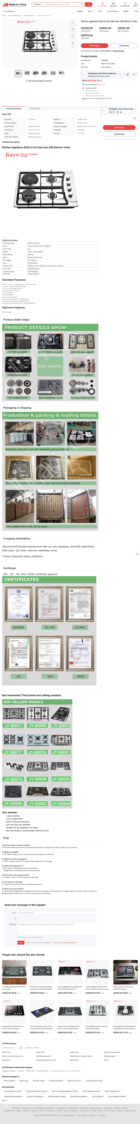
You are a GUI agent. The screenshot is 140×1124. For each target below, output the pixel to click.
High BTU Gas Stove (74, 1081)
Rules (136, 11)
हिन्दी (99, 1111)
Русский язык (50, 1111)
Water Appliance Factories (91, 1091)
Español (25, 1111)
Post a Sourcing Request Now (65, 943)
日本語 (94, 1111)
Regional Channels (95, 1108)
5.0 (110, 112)
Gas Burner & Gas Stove (44, 15)
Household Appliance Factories (36, 1091)
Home (4, 15)
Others (106, 1060)
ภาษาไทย (105, 1111)
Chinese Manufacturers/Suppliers (44, 1108)
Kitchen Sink (74, 1060)
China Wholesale (61, 1108)
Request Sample (118, 51)
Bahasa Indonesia (130, 1111)
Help (99, 11)
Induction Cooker (39, 1081)
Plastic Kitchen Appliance (78, 1096)
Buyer (90, 11)
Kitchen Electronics (29, 15)
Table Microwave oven (43, 1056)
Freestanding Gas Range (94, 1081)
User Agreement (82, 1115)
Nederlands (74, 1111)
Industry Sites (84, 1108)
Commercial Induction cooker (46, 1060)
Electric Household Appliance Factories (65, 1091)
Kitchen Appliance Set (112, 1091)
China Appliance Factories (13, 1091)
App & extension (112, 11)
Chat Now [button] (125, 46)
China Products (27, 1108)
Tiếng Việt (120, 1111)
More (4, 1100)
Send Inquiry (95, 46)
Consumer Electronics (14, 15)
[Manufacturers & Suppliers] (14, 4)
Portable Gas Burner (56, 1081)
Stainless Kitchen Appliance (13, 1096)
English (19, 1111)
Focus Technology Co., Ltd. (56, 1115)
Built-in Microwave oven (112, 1052)
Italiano (59, 1111)
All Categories (9, 11)
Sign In (84, 98)
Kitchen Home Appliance (35, 1096)
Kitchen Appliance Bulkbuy (117, 1096)
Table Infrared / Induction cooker (81, 1056)
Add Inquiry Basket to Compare (40, 80)
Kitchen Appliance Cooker (57, 1096)
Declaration (92, 1115)
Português (34, 1111)
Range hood (40, 1052)
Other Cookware (9, 1081)
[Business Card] (135, 118)
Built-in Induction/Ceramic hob (12, 1056)
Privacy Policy (102, 1115)
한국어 (88, 1111)
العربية (81, 1111)
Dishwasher (6, 1060)
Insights (125, 1108)
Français (41, 1111)
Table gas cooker (109, 1056)
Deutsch (66, 1111)
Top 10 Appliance (97, 1096)
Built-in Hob (6, 1052)
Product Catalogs (33, 1048)
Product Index (108, 1108)
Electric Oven (24, 1081)
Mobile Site (117, 1108)
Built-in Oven (74, 1052)
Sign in (135, 6)
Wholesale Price (73, 1108)
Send (21, 943)
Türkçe (113, 1111)
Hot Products (16, 1108)
